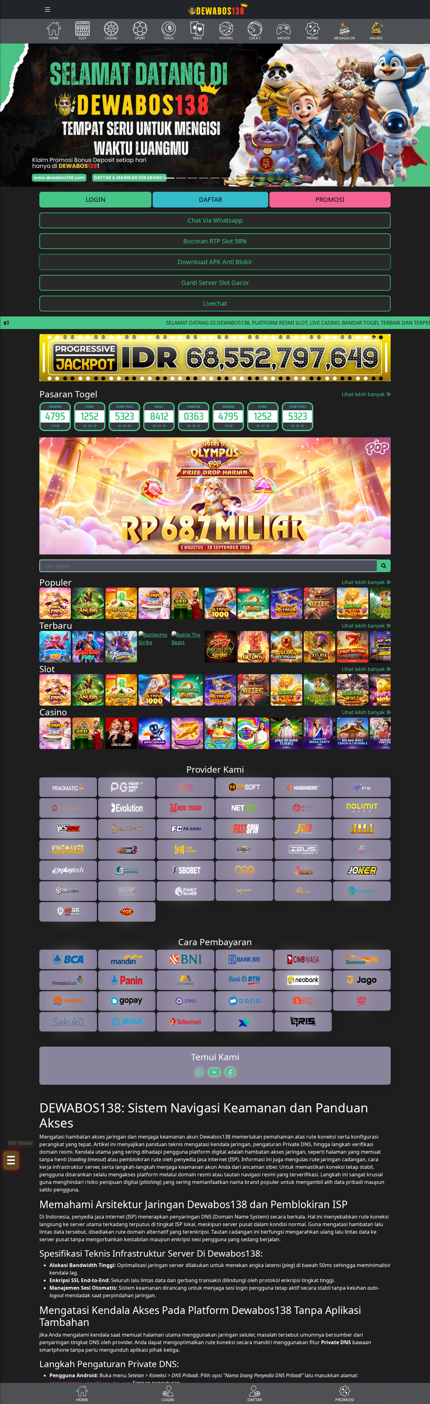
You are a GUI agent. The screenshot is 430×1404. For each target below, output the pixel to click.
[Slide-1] (181, 178)
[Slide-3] (203, 178)
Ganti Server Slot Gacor (215, 282)
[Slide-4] (215, 178)
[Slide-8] (260, 178)
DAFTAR (210, 199)
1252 (90, 416)
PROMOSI (329, 199)
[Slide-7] (249, 178)
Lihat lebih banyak (364, 394)
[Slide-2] (192, 178)
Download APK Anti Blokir (215, 262)
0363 (194, 416)
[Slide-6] (237, 178)
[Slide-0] (169, 178)
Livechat (215, 303)
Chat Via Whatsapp (215, 220)
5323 (124, 416)
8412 (159, 416)
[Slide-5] (226, 178)
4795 (55, 416)
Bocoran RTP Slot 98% (215, 241)
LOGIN (95, 199)
